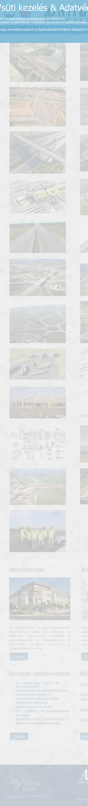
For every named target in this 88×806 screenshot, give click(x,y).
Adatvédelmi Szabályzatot (26, 18)
